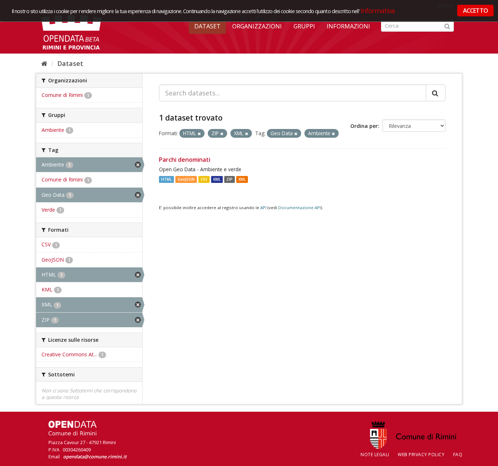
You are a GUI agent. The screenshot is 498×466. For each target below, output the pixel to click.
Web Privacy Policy (421, 454)
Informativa (378, 10)
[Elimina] (199, 133)
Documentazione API (299, 207)
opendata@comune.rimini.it (95, 456)
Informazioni (348, 26)
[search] (436, 93)
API (263, 207)
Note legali (375, 454)
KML (217, 179)
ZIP (229, 179)
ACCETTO (475, 11)
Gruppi (304, 26)
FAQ (458, 454)
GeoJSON (186, 179)
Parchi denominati (184, 160)
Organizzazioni (257, 26)
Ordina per (364, 125)
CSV (204, 179)
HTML (166, 179)
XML (242, 179)
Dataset (207, 26)
